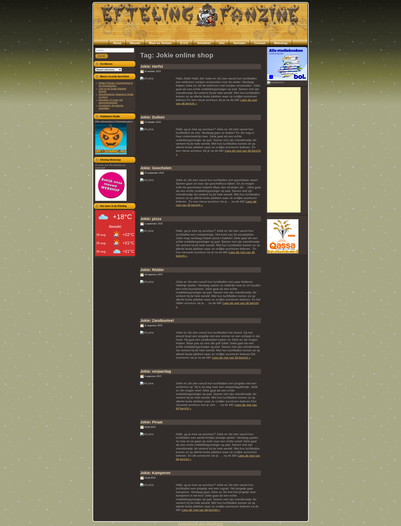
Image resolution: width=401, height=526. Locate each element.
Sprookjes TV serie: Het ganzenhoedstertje (111, 101)
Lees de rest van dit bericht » (231, 357)
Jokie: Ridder (152, 270)
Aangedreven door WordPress (200, 524)
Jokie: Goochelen (155, 168)
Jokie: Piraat (151, 422)
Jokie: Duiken (152, 117)
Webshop (281, 43)
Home (117, 43)
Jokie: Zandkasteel (157, 320)
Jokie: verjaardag (155, 371)
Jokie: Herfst (151, 66)
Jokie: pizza (150, 219)
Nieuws (135, 43)
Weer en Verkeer (160, 43)
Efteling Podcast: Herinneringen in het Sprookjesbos (116, 84)
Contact (259, 43)
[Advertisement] (284, 150)
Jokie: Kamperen (155, 473)
